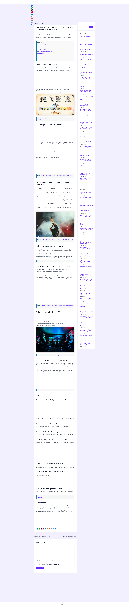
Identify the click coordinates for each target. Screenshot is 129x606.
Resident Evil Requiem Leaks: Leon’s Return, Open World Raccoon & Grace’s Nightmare (86, 248)
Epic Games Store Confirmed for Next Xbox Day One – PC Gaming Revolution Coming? (86, 242)
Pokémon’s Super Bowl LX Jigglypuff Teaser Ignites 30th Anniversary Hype (85, 223)
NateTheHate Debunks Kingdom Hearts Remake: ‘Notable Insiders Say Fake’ (86, 199)
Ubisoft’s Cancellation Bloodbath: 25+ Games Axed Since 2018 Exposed (86, 210)
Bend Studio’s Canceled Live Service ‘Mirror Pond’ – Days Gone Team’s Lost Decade (86, 229)
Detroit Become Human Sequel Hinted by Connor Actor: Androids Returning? (86, 38)
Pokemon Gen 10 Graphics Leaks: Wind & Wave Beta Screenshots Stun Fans (86, 236)
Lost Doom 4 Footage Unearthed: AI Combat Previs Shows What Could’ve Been (86, 128)
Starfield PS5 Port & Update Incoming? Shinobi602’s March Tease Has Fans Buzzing (85, 79)
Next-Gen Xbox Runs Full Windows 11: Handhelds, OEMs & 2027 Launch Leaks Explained (86, 154)
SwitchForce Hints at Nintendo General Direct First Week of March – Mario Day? (86, 305)
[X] (32, 10)
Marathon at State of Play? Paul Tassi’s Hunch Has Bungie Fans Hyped (85, 91)
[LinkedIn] (32, 14)
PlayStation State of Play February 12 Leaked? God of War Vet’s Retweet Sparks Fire (86, 173)
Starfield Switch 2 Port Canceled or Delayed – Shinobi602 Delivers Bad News (86, 324)
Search (91, 26)
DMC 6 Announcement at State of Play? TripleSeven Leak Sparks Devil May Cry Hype (86, 135)
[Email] (32, 16)
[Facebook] (92, 2)
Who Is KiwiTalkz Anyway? (42, 44)
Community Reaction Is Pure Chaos (44, 55)
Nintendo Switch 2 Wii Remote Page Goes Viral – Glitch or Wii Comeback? (86, 274)
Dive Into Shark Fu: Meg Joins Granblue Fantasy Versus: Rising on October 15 (55, 355)
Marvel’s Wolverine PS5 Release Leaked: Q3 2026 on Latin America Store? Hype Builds (86, 141)
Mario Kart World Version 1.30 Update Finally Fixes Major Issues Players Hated (55, 260)
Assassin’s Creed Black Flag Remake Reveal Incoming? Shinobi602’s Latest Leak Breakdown (86, 148)
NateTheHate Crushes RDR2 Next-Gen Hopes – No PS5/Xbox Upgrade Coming (86, 311)
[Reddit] (32, 18)
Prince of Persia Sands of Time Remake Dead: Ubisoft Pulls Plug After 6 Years (86, 85)
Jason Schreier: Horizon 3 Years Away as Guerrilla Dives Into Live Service (86, 192)
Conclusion (40, 58)
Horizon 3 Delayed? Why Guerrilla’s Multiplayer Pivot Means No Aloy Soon (86, 98)
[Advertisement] (64, 11)
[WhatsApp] (32, 8)
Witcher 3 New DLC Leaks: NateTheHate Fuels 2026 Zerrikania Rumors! (86, 54)
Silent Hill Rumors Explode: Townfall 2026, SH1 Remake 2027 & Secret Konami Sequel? (86, 104)
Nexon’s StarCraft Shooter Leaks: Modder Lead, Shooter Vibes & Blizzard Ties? (86, 110)
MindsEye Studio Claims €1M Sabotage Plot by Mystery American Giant (86, 255)
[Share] (32, 24)
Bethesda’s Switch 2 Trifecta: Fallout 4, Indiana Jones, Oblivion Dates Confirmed (86, 317)
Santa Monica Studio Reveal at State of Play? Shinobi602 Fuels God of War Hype (86, 72)
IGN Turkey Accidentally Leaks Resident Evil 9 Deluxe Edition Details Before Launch (85, 330)
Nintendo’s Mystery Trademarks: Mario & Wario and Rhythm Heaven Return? (86, 268)
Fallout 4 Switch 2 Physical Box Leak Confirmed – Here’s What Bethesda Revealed (85, 343)
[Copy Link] (32, 20)
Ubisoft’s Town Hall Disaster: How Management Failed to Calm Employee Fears (86, 293)
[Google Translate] (32, 22)
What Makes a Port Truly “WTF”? (43, 53)
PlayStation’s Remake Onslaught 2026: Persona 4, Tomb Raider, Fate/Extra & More (85, 167)
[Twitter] (94, 2)
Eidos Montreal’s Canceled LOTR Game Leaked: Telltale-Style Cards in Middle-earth (86, 66)
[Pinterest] (32, 12)
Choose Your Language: (39, 23)
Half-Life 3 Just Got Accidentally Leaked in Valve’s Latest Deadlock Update (86, 280)
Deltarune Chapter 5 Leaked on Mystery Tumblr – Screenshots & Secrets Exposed (86, 179)
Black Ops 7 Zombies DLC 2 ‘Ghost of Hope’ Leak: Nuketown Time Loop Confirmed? (86, 217)
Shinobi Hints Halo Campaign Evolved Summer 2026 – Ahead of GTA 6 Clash (86, 186)
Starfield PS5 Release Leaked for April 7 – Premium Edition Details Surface (86, 337)
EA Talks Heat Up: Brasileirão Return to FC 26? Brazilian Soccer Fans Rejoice (86, 122)
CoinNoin (37, 2)
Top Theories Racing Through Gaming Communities (46, 47)
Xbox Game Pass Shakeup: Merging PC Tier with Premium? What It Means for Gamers (86, 160)
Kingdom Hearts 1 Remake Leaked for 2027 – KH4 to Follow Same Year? (86, 261)
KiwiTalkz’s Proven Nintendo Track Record (45, 51)
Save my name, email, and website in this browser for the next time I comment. (49, 564)
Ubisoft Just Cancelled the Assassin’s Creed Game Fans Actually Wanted (85, 287)
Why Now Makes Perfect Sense (43, 49)
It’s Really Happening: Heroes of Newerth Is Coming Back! (52, 389)
